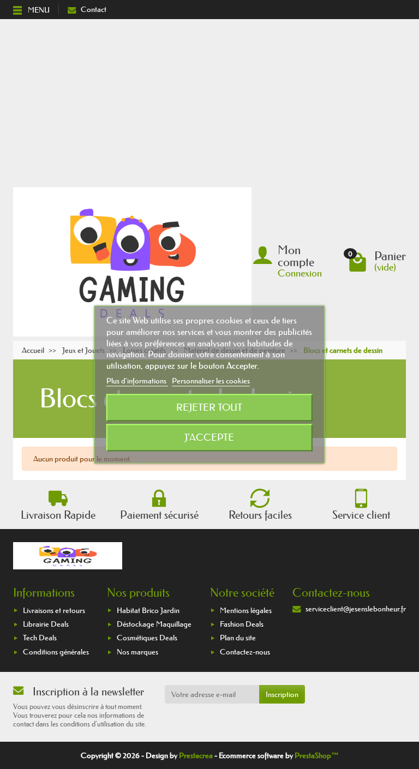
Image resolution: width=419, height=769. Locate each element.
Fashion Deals (242, 624)
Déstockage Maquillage (154, 624)
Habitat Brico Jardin (148, 610)
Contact (93, 9)
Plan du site (238, 637)
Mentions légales (246, 610)
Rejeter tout (209, 408)
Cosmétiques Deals (147, 637)
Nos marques (137, 652)
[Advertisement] (209, 101)
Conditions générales (56, 652)
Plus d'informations (137, 381)
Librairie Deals (46, 624)
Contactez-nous (245, 652)
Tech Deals (40, 637)
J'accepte (209, 438)
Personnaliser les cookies (211, 381)
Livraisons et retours (54, 610)
